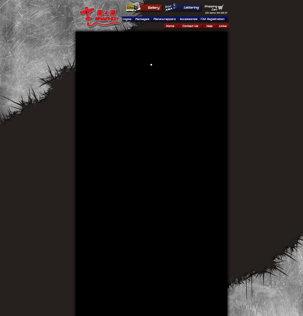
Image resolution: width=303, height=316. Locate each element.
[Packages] (143, 18)
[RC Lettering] (191, 7)
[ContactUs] (193, 25)
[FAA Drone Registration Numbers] (212, 18)
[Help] (212, 25)
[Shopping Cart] (221, 7)
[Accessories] (189, 18)
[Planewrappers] (165, 18)
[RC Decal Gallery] (153, 7)
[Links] (222, 25)
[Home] (172, 25)
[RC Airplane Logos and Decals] (128, 18)
